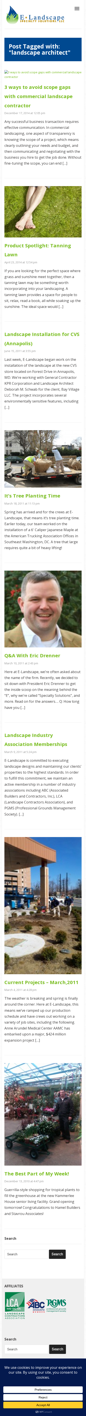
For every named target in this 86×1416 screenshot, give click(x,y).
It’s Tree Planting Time (32, 495)
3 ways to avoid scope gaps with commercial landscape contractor (38, 96)
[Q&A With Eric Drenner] (43, 609)
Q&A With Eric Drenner (32, 655)
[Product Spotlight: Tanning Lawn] (43, 212)
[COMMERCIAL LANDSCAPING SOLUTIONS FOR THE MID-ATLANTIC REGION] (35, 14)
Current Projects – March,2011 (41, 982)
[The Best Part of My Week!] (43, 1114)
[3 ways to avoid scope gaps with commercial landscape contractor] (43, 74)
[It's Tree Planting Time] (43, 459)
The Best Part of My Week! (36, 1173)
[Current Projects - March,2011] (43, 905)
